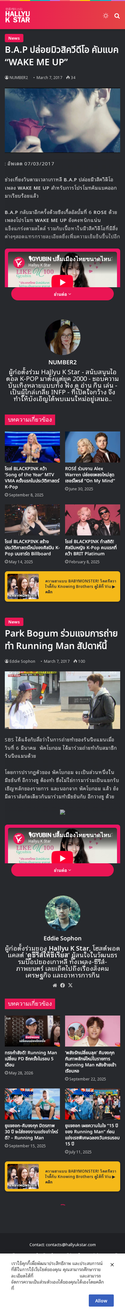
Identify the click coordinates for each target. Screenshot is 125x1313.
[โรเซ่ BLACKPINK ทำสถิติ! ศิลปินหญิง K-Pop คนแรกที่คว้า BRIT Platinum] (92, 519)
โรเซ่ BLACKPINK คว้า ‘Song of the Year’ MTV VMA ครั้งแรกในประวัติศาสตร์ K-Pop (32, 477)
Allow (101, 1300)
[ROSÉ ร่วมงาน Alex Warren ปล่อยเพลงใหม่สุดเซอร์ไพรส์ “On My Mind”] (92, 447)
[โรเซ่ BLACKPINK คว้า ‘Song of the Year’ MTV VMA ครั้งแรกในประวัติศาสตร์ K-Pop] (32, 447)
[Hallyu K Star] (17, 15)
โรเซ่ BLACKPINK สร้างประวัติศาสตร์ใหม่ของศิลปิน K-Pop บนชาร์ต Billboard (32, 547)
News (14, 38)
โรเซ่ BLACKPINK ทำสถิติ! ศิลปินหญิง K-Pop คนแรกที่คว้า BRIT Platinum (91, 547)
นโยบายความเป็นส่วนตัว (56, 1275)
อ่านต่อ (61, 293)
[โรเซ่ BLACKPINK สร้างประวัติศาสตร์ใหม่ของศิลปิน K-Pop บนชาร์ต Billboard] (32, 519)
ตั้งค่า (21, 1288)
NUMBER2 (62, 362)
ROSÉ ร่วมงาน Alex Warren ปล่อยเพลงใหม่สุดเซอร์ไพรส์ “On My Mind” (90, 474)
